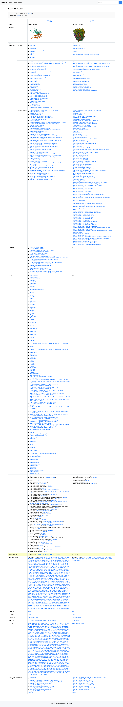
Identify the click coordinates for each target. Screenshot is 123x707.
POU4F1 (30, 590)
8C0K (29, 671)
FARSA (64, 566)
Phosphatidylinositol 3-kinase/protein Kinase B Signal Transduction (89, 184)
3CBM (58, 629)
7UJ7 (44, 661)
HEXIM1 (42, 572)
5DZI (50, 641)
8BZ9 (32, 670)
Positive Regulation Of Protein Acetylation (83, 229)
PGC (55, 587)
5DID (44, 636)
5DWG (33, 639)
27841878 (50, 536)
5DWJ (39, 639)
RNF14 (30, 596)
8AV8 (62, 665)
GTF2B (57, 569)
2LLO (63, 626)
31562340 (51, 524)
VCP (29, 608)
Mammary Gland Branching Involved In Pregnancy (42, 167)
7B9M (29, 656)
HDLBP (37, 572)
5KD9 (51, 644)
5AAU (29, 636)
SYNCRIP (60, 602)
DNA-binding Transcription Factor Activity (40, 75)
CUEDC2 (48, 563)
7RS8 (29, 661)
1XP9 (48, 624)
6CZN (65, 651)
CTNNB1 (44, 563)
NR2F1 (37, 586)
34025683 (38, 529)
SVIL (57, 602)
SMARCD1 (65, 599)
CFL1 (52, 562)
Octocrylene (33, 440)
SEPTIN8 (35, 598)
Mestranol (32, 318)
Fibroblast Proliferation (35, 148)
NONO (49, 584)
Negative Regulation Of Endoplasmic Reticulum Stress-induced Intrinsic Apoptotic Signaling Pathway (93, 231)
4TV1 (41, 635)
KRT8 (44, 577)
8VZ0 (60, 673)
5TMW (29, 650)
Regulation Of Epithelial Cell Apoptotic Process (41, 179)
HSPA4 (47, 574)
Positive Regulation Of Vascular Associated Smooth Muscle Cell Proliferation (92, 236)
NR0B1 (60, 584)
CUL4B (52, 563)
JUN (34, 575)
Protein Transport (77, 145)
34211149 (46, 476)
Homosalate (32, 441)
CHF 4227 (32, 364)
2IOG (52, 626)
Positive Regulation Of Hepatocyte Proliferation (84, 242)
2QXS (39, 629)
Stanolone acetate (34, 458)
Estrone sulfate (33, 352)
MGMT (67, 580)
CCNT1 (59, 560)
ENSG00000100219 (76, 617)
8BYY (63, 668)
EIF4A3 (37, 566)
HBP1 (59, 571)
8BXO (29, 668)
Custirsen (32, 361)
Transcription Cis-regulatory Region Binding (83, 62)
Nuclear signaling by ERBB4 (36, 247)
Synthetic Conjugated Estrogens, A (38, 434)
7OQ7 (55, 658)
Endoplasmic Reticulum (79, 48)
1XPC (51, 624)
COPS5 (66, 562)
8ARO (54, 664)
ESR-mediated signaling (35, 260)
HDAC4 (67, 571)
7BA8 (50, 656)
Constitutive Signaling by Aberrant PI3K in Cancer (42, 250)
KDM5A (51, 575)
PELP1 (51, 587)
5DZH (47, 641)
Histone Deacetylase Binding (80, 84)
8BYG (57, 668)
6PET (54, 653)
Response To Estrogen (35, 141)
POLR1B (49, 589)
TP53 (34, 605)
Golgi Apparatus (33, 53)
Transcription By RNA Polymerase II (38, 119)
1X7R (38, 624)
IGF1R (58, 574)
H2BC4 (34, 571)
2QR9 (29, 629)
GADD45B (62, 568)
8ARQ (58, 664)
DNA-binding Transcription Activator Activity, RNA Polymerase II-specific (47, 71)
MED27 (53, 580)
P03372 (51, 620)
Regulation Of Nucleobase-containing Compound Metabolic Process (46, 680)
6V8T (44, 655)
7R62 (32, 659)
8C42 (35, 671)
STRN (44, 602)
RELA (50, 595)
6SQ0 (29, 655)
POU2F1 (63, 589)
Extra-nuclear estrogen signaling (37, 266)
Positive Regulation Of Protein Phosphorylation (84, 116)
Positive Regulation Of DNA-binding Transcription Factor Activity (45, 155)
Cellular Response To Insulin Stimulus (82, 163)
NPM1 (52, 584)
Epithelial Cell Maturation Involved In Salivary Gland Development (89, 206)
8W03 (32, 674)
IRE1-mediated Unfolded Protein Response (83, 172)
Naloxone (32, 313)
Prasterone (32, 327)
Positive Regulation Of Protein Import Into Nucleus (85, 178)
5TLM (32, 647)
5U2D (65, 650)
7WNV (29, 662)
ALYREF (58, 557)
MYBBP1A (37, 583)
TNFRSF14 (64, 604)
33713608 (41, 524)
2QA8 (51, 627)
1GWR (45, 623)
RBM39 (46, 595)
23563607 (61, 524)
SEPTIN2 (30, 598)
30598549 (55, 521)
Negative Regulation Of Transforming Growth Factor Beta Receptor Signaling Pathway (91, 150)
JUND (40, 575)
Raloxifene (32, 286)
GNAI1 (38, 569)
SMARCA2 (54, 599)
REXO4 (53, 595)
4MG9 (42, 633)
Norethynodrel (33, 438)
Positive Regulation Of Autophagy (81, 141)
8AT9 (38, 665)
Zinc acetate (33, 467)
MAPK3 (39, 578)
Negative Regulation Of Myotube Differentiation (84, 143)
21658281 (43, 542)
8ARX (68, 664)
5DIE (47, 636)
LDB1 (57, 577)
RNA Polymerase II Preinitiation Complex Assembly (42, 157)
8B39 (39, 667)
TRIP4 (61, 605)
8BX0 (52, 667)
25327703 (55, 501)
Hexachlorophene (34, 297)
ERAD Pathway (77, 175)
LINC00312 (61, 577)
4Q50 (35, 635)
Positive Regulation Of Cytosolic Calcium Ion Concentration (44, 123)
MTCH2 (59, 581)
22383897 (45, 501)
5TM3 (61, 647)
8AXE (29, 667)
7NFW (45, 658)
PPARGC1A (40, 590)
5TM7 (32, 648)
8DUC (56, 671)
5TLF (65, 645)
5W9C (36, 651)
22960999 (94, 476)
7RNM (38, 659)
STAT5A (41, 602)
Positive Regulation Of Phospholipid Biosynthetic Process (87, 212)
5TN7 (51, 650)
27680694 (43, 483)
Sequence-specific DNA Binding (37, 101)
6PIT (61, 653)
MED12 (58, 578)
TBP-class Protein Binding (36, 89)
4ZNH (53, 635)
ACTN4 (41, 557)
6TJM (36, 655)
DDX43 (39, 554)
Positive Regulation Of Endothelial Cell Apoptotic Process (87, 244)
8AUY (50, 665)
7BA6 (44, 656)
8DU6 (44, 671)
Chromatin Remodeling (35, 114)
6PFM (57, 653)
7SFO (35, 661)
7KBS (66, 656)
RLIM (63, 595)
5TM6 (29, 648)
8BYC (45, 668)
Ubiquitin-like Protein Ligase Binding (82, 87)
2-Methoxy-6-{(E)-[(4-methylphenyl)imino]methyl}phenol (43, 453)
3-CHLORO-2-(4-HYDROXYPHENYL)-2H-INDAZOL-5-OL (43, 402)
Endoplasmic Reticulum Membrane (81, 50)
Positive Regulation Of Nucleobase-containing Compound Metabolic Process (48, 682)
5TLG (68, 645)
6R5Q (73, 623)
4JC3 (63, 632)
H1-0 (107, 557)
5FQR (44, 642)
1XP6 (45, 624)
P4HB (68, 586)
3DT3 (68, 629)
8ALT (51, 662)
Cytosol (31, 54)
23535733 (37, 503)
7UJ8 (47, 661)
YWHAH (50, 608)
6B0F (49, 651)
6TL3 (39, 655)
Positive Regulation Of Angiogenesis (82, 191)
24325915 (57, 507)
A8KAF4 (37, 620)
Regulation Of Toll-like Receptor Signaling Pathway (42, 134)
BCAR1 (59, 558)
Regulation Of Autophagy (79, 140)
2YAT (52, 629)
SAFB (56, 596)
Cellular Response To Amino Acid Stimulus (83, 215)
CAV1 (45, 560)
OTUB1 (65, 586)
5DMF (36, 638)
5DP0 (39, 638)
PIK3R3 (41, 589)
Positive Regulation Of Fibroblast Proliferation (41, 149)
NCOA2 (56, 583)
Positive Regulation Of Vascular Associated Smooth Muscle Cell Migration (91, 238)
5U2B (62, 650)
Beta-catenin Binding (35, 84)
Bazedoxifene (33, 372)
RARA (68, 593)
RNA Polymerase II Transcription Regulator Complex (86, 54)
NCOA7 (30, 584)
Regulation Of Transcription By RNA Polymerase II (42, 117)
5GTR (60, 642)
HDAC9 (34, 572)
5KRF (63, 644)
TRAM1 (37, 605)
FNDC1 (43, 554)
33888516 (44, 519)
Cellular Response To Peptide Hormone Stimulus (85, 221)
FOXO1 (46, 568)
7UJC (50, 661)
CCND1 (52, 560)
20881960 (56, 524)
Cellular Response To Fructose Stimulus (83, 217)
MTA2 (55, 581)
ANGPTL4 (63, 557)
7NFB (42, 658)
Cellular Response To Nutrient (80, 158)
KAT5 (47, 575)
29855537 (38, 510)
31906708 (36, 480)
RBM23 (42, 595)
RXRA (53, 596)
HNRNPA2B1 (56, 572)
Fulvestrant (32, 306)
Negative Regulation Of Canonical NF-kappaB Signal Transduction (46, 137)
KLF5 (57, 575)
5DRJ (42, 638)
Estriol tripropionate (34, 471)
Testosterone (33, 291)
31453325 (45, 521)
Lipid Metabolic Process (79, 128)
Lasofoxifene (33, 367)
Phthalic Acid (33, 336)
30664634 (49, 485)
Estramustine (33, 316)
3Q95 (54, 630)
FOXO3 (50, 568)
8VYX (57, 673)
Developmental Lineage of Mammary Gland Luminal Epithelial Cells (46, 271)
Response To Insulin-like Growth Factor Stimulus (85, 239)
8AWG (65, 665)
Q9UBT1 (55, 620)
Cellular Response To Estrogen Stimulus (39, 173)
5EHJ (32, 642)
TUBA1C (35, 607)
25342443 (50, 530)
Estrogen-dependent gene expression (39, 268)
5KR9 (54, 644)
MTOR (67, 581)
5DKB (56, 636)
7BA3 (38, 656)
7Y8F (33, 662)
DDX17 (33, 565)
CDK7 (32, 562)
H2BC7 (45, 571)
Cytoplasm (32, 51)
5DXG (52, 639)
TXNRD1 (43, 607)
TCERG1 (46, 604)
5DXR (67, 639)
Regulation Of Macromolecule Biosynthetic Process (85, 688)
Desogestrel (32, 280)
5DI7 (42, 636)
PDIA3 (48, 587)
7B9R (32, 656)
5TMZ (33, 650)
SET (50, 598)
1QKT (61, 623)
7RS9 (32, 661)
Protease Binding (77, 71)
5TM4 (64, 647)
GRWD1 (53, 569)
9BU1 (45, 674)
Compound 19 (33, 331)
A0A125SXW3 (31, 620)
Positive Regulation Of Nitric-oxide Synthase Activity (42, 154)
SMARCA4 (59, 599)
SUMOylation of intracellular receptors (39, 253)
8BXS (36, 668)
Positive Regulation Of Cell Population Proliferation (85, 138)
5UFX (33, 651)
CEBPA (44, 562)
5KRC (60, 644)
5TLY (52, 647)
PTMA (45, 593)
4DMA (32, 632)
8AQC (35, 664)
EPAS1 (44, 566)
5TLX (49, 647)
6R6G (76, 623)
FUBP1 (58, 568)
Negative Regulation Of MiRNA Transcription (40, 178)
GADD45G (30, 569)
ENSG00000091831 (33, 617)
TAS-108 (32, 366)
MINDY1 (30, 581)
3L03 (42, 630)
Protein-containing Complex (36, 59)
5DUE (54, 638)
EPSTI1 (49, 566)
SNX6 (55, 601)
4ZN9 (50, 635)
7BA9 (53, 656)
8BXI (61, 667)
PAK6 (40, 587)
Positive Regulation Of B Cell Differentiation (83, 187)
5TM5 (68, 647)
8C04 (66, 670)
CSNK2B (35, 563)
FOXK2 (43, 568)
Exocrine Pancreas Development (81, 154)
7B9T (35, 656)
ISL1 (67, 574)
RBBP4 (30, 595)
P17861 (78, 620)
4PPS (68, 633)
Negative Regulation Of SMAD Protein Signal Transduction (87, 203)
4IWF (60, 632)
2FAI (41, 626)
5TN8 (53, 650)
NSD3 (54, 586)
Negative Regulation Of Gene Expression (40, 128)
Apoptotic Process (77, 132)
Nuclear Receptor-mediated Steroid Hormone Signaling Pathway (45, 129)
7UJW (62, 661)
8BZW (63, 670)
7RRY (45, 659)
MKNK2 (34, 581)
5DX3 (42, 639)
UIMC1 (61, 607)
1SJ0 (29, 624)
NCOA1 (52, 583)
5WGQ (46, 651)
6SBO (66, 653)
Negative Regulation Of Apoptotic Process (83, 181)
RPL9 (36, 596)
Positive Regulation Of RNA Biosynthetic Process (42, 688)
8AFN (42, 662)
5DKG (62, 636)
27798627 (51, 476)
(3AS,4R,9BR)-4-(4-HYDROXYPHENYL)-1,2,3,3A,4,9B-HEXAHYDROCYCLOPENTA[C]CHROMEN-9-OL (43, 427)
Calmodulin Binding (34, 83)
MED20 (38, 580)
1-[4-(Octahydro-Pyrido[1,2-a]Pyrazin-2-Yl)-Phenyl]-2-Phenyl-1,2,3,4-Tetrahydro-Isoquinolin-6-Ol (49, 344)
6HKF (42, 653)
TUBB (38, 607)
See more (31, 692)
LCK (51, 577)
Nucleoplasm (33, 48)
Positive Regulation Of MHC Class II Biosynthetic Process (87, 185)
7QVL (29, 659)
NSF (57, 586)
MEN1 (63, 580)
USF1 (65, 607)
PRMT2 (48, 592)
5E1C (68, 641)
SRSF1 (96, 558)
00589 (29, 614)
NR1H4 (67, 584)
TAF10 (68, 602)
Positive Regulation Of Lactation (81, 233)
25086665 (85, 482)
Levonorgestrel (33, 281)
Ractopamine (33, 446)
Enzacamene (33, 443)
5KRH (66, 644)
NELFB (42, 584)
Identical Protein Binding (36, 99)
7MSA (29, 658)
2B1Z (32, 626)
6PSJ (63, 653)
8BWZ (48, 667)
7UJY (65, 661)
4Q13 (33, 635)
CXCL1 (56, 563)
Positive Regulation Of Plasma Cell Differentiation (85, 226)
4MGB (49, 633)
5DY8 (29, 641)
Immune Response (77, 134)
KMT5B (30, 577)
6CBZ (55, 651)
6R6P (79, 623)
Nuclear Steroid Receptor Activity (38, 77)
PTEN (37, 593)
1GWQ (42, 623)
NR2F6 (41, 586)
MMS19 (38, 581)
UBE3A (50, 607)
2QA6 (48, 627)
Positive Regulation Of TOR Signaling (82, 160)
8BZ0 (29, 670)
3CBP (64, 629)
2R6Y (49, 629)
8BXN (67, 667)
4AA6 (29, 632)
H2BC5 (38, 571)
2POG (38, 627)
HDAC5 (30, 572)
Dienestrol (32, 304)
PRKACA (34, 592)
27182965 (43, 510)
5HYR (63, 642)
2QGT (60, 627)
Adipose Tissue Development (80, 205)
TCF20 (50, 604)
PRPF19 (52, 592)
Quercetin (32, 346)
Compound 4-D (33, 342)
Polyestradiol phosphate (35, 437)
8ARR (61, 664)
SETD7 (53, 598)
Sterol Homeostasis (78, 202)
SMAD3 (45, 599)
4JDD (66, 632)
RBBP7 (34, 595)
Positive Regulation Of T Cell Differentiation (83, 188)
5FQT (50, 642)
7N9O (33, 658)
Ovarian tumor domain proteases (38, 254)
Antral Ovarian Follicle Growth (37, 111)
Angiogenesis (76, 111)
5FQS (47, 642)
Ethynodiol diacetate (35, 300)
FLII (40, 568)
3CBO (61, 629)
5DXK (55, 639)
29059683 (50, 501)
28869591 (50, 521)
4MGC (52, 633)
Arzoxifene (32, 369)
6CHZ (62, 651)
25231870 (45, 532)
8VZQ (29, 674)
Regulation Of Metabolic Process (81, 689)
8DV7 (38, 673)
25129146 (95, 477)
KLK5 (60, 575)
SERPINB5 (45, 598)
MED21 (42, 580)
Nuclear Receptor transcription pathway (39, 251)
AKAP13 (48, 557)
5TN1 (36, 650)
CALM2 (38, 560)
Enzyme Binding (34, 90)
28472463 (65, 497)
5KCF (38, 644)
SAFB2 (60, 596)
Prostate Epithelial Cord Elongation (38, 161)
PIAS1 (67, 587)
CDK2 (29, 562)
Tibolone (32, 431)
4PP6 (62, 633)
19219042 (47, 503)
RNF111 (67, 595)
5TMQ (51, 648)
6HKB (38, 653)
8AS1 (35, 665)
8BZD (44, 670)
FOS (98, 557)
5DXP (61, 639)
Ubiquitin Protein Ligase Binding (81, 81)
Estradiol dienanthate (35, 464)
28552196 (46, 524)
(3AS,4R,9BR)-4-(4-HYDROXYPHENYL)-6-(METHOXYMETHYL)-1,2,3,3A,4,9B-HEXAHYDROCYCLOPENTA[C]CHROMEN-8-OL (49, 415)
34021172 (50, 526)
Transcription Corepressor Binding (38, 68)
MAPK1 (30, 578)
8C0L (32, 671)
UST (59, 554)
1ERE (32, 623)
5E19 (65, 641)
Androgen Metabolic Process (37, 125)
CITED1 (62, 562)
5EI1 (35, 642)
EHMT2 (66, 565)
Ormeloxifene (33, 452)
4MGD (56, 633)
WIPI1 (35, 608)
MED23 (46, 580)
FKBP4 (33, 568)
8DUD (59, 671)
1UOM (32, 624)
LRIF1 (65, 577)
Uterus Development (35, 158)
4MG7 (36, 633)
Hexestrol (32, 405)
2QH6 (67, 627)
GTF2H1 (61, 569)
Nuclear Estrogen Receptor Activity (38, 95)
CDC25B (67, 560)
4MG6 (32, 633)
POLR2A (54, 589)
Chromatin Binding (34, 74)
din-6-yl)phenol (33, 378)
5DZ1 (41, 641)
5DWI (36, 639)
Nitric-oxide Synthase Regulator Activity (39, 93)
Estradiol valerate (34, 465)
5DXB (45, 639)
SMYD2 (49, 601)
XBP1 (93, 21)
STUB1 (48, 602)
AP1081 (32, 360)
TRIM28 (50, 605)
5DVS (64, 638)
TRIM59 (54, 605)
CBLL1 (48, 560)
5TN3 (39, 650)
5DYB (32, 641)
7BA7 (47, 656)
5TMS (58, 648)
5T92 (56, 645)
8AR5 (48, 664)
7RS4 (63, 659)
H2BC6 (42, 571)
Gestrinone (32, 447)
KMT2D (67, 575)
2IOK (55, 626)
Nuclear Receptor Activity (36, 78)
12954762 (30, 13)
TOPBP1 (30, 605)
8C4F (38, 671)
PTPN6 (53, 593)
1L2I (55, 623)
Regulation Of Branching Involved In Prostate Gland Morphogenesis (46, 166)
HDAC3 (63, 571)
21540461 (45, 512)
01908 (73, 614)
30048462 (60, 521)
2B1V (29, 626)
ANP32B (68, 557)
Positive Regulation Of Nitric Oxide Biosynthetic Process (43, 143)
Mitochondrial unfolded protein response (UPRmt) (41, 269)
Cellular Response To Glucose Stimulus (83, 218)
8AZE (36, 667)
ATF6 (83, 557)
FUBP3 (101, 557)
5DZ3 (44, 641)
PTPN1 (49, 593)
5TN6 (48, 650)
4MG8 (39, 633)
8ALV (54, 662)
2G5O (46, 626)
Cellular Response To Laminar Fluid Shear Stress (85, 224)
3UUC (63, 630)
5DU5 (51, 638)
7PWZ (64, 658)
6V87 (41, 655)
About (15, 2)
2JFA (60, 626)
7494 (73, 611)
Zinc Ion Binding (34, 86)
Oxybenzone (33, 321)
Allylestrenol (33, 322)
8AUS (47, 665)
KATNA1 (47, 554)
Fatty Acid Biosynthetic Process (81, 129)
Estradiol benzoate (34, 461)
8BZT (60, 670)
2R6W (46, 629)
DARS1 (63, 563)
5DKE (59, 636)
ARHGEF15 (33, 558)
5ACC (35, 636)
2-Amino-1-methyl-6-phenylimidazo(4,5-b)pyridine (41, 423)
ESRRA (60, 566)
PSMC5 (65, 592)
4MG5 (29, 633)
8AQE (39, 664)
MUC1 (29, 583)
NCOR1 (34, 584)
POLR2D (59, 589)
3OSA (50, 630)
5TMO (48, 648)
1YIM (57, 624)
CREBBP (30, 563)
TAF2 (37, 604)
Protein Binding (33, 81)
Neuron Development (78, 196)
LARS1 (48, 577)
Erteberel (32, 410)
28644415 (44, 551)
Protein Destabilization (78, 157)
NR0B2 (63, 584)
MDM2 (46, 578)
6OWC (51, 653)
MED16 (30, 580)
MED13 (62, 578)
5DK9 (53, 636)
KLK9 (63, 575)
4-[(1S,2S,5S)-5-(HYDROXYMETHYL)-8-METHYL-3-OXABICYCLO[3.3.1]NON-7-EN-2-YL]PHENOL (50, 381)
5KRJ (32, 645)
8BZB (38, 670)
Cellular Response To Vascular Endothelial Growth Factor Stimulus (89, 170)
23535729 (32, 503)
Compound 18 (33, 334)
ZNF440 (74, 560)
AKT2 (54, 557)
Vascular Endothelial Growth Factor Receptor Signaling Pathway (88, 194)
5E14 (59, 641)
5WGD (42, 651)
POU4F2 (35, 590)
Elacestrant (32, 370)
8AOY (66, 662)
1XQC (54, 624)
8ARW (64, 664)
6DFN (32, 653)
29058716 (58, 504)
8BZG (54, 670)
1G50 (38, 623)
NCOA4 (64, 583)
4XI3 (44, 635)
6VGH (47, 655)
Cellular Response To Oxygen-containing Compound (42, 176)
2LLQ (66, 626)
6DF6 (29, 653)
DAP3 (59, 563)
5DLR (29, 638)
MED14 (65, 578)
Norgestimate (33, 307)
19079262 (55, 489)
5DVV (67, 638)
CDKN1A (40, 562)
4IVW (46, 632)
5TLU (44, 647)
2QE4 (57, 627)
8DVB (44, 673)
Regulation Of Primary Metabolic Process (83, 679)
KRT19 (41, 577)
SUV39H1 (52, 602)
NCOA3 (60, 583)
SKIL (29, 599)
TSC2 (69, 605)
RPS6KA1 (40, 596)
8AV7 (59, 665)
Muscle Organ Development (80, 137)
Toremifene (32, 287)
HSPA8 (50, 574)
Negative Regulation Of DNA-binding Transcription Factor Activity (45, 140)
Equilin (31, 330)
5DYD (35, 641)
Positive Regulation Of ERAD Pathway (82, 235)
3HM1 (38, 630)
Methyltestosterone (34, 373)
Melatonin (32, 310)
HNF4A (46, 572)
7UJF (53, 661)
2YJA (55, 629)
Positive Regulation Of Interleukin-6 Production (84, 161)
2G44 (43, 626)
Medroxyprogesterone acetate (37, 289)
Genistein (32, 325)
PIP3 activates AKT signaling (37, 248)
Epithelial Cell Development (36, 113)
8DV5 (36, 673)
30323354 (53, 500)
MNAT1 (42, 581)
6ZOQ (60, 655)
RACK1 (60, 593)
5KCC (29, 644)
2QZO (42, 629)
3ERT (32, 630)
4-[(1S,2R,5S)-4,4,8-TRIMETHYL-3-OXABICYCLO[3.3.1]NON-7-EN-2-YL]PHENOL (49, 425)
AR (29, 558)
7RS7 (66, 659)
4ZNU (62, 635)
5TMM (45, 648)
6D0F (68, 651)
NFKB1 (46, 584)
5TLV (47, 647)
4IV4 (43, 632)
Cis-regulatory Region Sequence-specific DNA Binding (86, 69)
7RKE (35, 659)
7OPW (51, 658)
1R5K (67, 623)
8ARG (51, 664)
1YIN (60, 624)
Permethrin (32, 357)
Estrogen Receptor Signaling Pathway (39, 131)
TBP (43, 604)
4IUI (38, 632)
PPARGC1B (46, 590)
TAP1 (39, 604)
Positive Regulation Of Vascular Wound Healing (84, 169)
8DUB (53, 671)
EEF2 (59, 565)
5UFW (29, 651)
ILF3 (61, 574)
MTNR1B (81, 558)
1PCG (57, 623)
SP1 (62, 601)
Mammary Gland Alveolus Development (39, 169)
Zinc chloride (33, 468)
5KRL (38, 645)
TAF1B (33, 604)
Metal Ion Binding (34, 102)
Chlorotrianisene (33, 277)
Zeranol (31, 444)
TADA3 (65, 602)
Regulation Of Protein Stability (80, 155)
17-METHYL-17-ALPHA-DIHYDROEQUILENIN (41, 376)
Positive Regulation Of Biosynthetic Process (40, 689)
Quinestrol (32, 354)
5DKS (65, 636)
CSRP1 (39, 563)
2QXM (36, 629)
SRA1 (66, 601)
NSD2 (51, 586)
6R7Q (82, 623)
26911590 (62, 491)
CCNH (56, 560)
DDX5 (40, 565)
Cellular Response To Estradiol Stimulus (39, 175)
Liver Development (77, 114)
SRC (29, 602)
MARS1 (43, 578)
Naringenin (32, 340)
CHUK (58, 562)
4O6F (59, 633)
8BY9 (39, 668)
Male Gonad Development (36, 126)
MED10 (54, 578)
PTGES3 (41, 593)
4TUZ (38, 635)
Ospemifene (33, 358)
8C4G (41, 671)
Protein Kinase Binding (35, 92)
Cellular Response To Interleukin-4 (81, 220)
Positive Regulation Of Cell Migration (82, 148)
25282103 (36, 524)
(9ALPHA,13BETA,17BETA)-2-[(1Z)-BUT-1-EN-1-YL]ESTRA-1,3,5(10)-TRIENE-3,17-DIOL (50, 396)
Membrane (32, 57)
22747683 (48, 510)
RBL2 (92, 558)
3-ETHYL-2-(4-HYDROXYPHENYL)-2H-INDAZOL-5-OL (43, 404)
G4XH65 (42, 620)
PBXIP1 (44, 587)
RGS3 (60, 595)
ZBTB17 (63, 608)
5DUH (61, 638)
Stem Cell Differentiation (35, 151)
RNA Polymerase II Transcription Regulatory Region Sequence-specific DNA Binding (91, 64)
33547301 (93, 483)
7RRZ (48, 659)
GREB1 (45, 569)
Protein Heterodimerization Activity (81, 89)
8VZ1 (63, 673)
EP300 (41, 566)
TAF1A (30, 604)
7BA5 (41, 656)
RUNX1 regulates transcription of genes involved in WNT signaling (46, 262)
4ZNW (68, 635)
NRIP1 (44, 586)
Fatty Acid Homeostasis (79, 200)
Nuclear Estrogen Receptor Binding (38, 96)
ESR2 (56, 566)
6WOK (57, 655)
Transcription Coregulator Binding (38, 66)
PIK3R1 (37, 589)
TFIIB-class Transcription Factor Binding (39, 65)
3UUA (60, 630)
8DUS (32, 673)
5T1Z (54, 645)
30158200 (37, 518)
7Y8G (36, 662)
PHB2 (63, 587)
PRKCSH (39, 592)
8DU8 (47, 671)
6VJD (50, 655)
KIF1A (54, 575)
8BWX (45, 667)
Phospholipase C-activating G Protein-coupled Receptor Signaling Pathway (48, 122)
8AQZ (42, 664)
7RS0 (51, 659)
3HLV (35, 630)
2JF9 (58, 626)
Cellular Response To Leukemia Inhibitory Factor (85, 241)
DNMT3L (48, 565)
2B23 (35, 626)
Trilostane (32, 312)
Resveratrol (32, 333)
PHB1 (60, 587)
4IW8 (54, 632)
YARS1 (45, 608)
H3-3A (52, 571)
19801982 (50, 489)
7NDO (36, 658)
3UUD (66, 630)
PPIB (51, 590)
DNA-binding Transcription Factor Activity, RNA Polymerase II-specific (47, 63)
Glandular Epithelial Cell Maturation (81, 119)
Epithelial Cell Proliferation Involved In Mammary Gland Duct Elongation (47, 170)
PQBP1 (67, 590)
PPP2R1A (62, 590)
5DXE (48, 639)
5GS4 (56, 642)
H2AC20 (66, 569)
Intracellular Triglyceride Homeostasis (82, 167)
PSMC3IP (60, 592)
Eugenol (32, 432)
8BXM (63, 667)
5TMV (68, 648)
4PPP (65, 633)
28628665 (54, 539)
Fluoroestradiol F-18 (34, 473)
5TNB (59, 650)
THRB (59, 604)
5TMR (55, 648)
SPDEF (56, 554)
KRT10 (34, 577)
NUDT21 (61, 586)
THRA (56, 604)
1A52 (29, 623)
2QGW (64, 627)
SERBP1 (40, 598)
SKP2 (32, 599)
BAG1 (48, 558)
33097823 (44, 482)
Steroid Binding (33, 80)
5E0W (53, 641)
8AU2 (44, 665)
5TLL (29, 647)
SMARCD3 (30, 601)
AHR (44, 557)
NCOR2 (38, 584)
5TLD (62, 645)
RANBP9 (64, 593)
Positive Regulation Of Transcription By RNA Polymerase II (44, 146)
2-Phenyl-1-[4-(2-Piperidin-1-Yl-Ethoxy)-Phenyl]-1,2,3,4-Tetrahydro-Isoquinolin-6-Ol (49, 349)
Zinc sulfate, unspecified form (37, 470)
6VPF (53, 655)
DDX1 (29, 565)
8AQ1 (32, 664)
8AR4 (45, 664)
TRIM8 (58, 605)
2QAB (54, 627)
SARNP (64, 596)
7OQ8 (58, 658)
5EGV (29, 642)
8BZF (51, 670)
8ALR (48, 662)
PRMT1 (44, 592)
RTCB (50, 596)
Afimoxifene (32, 348)
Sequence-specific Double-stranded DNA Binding (41, 107)
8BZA (35, 670)
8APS (29, 664)
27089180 (40, 476)
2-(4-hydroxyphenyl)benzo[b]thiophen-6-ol (40, 429)
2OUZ (32, 627)
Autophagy (75, 131)
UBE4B (54, 607)
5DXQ (64, 639)
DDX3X (36, 565)
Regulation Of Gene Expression (81, 686)
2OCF (29, 627)
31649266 (40, 545)
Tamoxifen (32, 295)
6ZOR (63, 655)
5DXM (58, 639)
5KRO (45, 645)
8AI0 (45, 662)
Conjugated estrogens (35, 278)
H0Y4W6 (46, 620)
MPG (46, 581)
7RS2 (57, 659)
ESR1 (49, 21)
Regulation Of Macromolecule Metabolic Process (85, 685)
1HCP (48, 623)
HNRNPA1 (50, 572)
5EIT (38, 642)
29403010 (87, 480)
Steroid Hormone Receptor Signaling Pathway (41, 138)
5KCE (35, 644)
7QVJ (68, 658)
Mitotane (32, 292)
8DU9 (50, 671)
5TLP (38, 647)
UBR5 (58, 607)
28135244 (40, 536)
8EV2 (50, 673)
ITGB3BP (30, 575)
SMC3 (45, 601)
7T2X (38, 661)
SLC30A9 (36, 599)
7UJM (56, 661)
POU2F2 (68, 589)
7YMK (39, 662)
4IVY (49, 632)
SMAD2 (41, 599)
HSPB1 (54, 574)
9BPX (39, 674)
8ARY (29, 665)
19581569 (42, 479)
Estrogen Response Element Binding (39, 98)
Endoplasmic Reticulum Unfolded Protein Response (85, 152)
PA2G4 (30, 587)
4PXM (29, 635)
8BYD (48, 668)
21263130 (39, 501)
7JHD (63, 656)
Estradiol (32, 298)
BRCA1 (30, 560)
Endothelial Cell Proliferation (80, 117)
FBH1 (67, 566)
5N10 (48, 645)
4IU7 (36, 632)
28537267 (40, 516)
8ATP (41, 665)
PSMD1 (30, 593)
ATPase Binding (33, 104)
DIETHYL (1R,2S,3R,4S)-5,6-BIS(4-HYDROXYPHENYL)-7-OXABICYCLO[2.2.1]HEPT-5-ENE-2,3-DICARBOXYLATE (44, 421)
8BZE (47, 670)
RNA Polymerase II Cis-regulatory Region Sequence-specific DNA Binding (48, 62)
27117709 (65, 501)
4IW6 (51, 632)
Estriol (31, 351)
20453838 (42, 503)
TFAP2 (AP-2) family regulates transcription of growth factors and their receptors (49, 257)
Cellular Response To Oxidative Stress (82, 164)
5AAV (32, 636)
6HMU (45, 653)
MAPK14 (34, 578)
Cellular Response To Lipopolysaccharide (83, 214)
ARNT (41, 558)
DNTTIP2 (52, 565)
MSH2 (49, 581)
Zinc (31, 324)
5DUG (57, 638)
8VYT (53, 673)
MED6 (57, 580)
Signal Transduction (34, 120)
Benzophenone (33, 328)
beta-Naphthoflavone (35, 375)
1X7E (35, 624)
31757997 (60, 501)
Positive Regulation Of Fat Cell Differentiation (84, 190)
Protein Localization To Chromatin (38, 172)
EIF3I (33, 566)
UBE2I (46, 607)
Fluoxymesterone (34, 315)
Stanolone (32, 339)
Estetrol (31, 449)
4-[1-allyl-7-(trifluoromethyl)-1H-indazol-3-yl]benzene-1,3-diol (44, 417)
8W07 (35, 674)
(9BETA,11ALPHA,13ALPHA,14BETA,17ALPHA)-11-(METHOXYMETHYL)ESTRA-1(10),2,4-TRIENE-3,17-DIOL (50, 400)
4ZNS (56, 635)
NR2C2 (33, 586)
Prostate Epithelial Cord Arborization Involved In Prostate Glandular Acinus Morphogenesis (48, 163)
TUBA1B (30, 607)
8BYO (60, 668)
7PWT (61, 658)
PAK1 (37, 587)
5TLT (41, 647)
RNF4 (33, 596)
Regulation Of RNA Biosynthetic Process (40, 685)
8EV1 (47, 673)
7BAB (60, 656)
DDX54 (43, 565)
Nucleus (32, 47)
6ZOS (66, 655)
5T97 (59, 645)
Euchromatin (33, 45)
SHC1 (64, 598)
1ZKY (63, 624)
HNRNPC (62, 572)
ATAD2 (45, 558)
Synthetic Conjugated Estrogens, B (38, 435)
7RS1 (54, 659)
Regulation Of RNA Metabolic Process (39, 691)
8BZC (41, 670)
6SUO (32, 655)
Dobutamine (32, 301)
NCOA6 (68, 583)
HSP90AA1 (31, 574)
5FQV (53, 642)
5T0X (51, 645)
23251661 (43, 533)
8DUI (69, 671)
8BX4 (58, 667)
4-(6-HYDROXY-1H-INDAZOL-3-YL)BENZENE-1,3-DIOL (43, 419)
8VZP (66, 673)
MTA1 (52, 581)
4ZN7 (47, 635)
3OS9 (47, 630)
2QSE (32, 629)
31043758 (38, 483)
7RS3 (60, 659)
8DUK (29, 673)
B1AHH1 (74, 620)
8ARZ (32, 665)
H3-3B (56, 571)
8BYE (51, 668)
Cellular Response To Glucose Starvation (83, 176)
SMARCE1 (36, 601)
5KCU (45, 644)
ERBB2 (52, 566)
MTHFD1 (63, 581)
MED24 (49, 580)
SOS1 (58, 601)
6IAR (48, 653)
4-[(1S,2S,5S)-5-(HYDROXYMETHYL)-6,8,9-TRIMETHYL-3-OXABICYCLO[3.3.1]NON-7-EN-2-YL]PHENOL (44, 387)
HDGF (73, 558)
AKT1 (51, 557)
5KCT (41, 644)
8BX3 (55, 667)
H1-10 (109, 557)
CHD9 (54, 562)
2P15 (36, 627)
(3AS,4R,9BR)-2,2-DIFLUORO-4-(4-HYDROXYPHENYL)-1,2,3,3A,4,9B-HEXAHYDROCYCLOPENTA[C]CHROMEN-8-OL (47, 393)
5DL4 (68, 636)
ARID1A (38, 558)
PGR (57, 587)
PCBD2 (89, 558)
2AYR (66, 624)
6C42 (52, 651)
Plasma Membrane (34, 56)
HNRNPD (67, 572)
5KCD (32, 644)
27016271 (49, 513)
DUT (56, 565)
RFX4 (57, 595)
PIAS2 (29, 589)
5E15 (62, 641)
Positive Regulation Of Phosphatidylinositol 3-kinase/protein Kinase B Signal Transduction (91, 198)
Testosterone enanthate (35, 456)
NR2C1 (30, 586)
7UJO (59, 661)
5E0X (56, 641)
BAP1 (52, 558)
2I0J (50, 626)
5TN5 (45, 650)
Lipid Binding (33, 87)
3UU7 (57, 630)
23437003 (43, 488)
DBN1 (66, 563)
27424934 (52, 491)
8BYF (54, 668)
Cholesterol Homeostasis (79, 179)
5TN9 (56, 650)
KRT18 (37, 577)
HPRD (17, 15)
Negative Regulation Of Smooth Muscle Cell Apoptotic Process (45, 135)
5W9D (39, 651)
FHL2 (29, 568)
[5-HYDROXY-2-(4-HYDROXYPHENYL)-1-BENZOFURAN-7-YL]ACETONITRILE (49, 379)
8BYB (42, 668)
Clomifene (32, 303)
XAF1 (38, 608)
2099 (29, 611)
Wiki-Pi (4, 2)
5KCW (48, 644)
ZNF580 (78, 560)
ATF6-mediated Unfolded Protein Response (83, 173)
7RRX (42, 659)
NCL (49, 583)
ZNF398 (67, 608)
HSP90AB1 (37, 574)
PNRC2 (45, 589)
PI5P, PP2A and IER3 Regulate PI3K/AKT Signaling (42, 256)
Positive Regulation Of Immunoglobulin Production (85, 120)
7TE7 (41, 661)
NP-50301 (32, 363)
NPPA (56, 584)
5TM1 (55, 647)
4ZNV (65, 635)
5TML (42, 648)
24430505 (43, 495)
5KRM (41, 645)
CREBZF (91, 557)
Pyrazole (32, 337)
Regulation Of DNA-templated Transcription (40, 116)
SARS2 (68, 596)
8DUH (66, 671)
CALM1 (34, 560)
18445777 (45, 489)
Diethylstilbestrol (34, 275)
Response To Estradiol (35, 132)
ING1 (64, 574)
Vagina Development (35, 160)
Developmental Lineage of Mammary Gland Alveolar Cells (44, 273)
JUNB (37, 575)
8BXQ (32, 668)
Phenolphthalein (33, 355)
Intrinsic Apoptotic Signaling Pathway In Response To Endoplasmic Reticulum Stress (92, 208)
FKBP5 (36, 568)
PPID (54, 590)
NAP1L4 (45, 583)
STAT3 (37, 602)
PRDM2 (30, 592)
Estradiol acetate (34, 459)
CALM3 (42, 560)
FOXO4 (54, 568)
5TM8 (35, 648)
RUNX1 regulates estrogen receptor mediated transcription (44, 259)
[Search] (120, 2)
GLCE (35, 569)
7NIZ (48, 658)
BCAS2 (63, 558)
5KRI (29, 645)
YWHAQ (54, 608)
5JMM (66, 642)
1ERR (35, 623)
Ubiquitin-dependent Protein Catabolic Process (84, 126)
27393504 (50, 541)
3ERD (29, 630)
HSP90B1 (42, 574)
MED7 (60, 580)
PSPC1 (34, 593)
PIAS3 (33, 589)
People (20, 2)
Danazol (32, 319)
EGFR (62, 565)
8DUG (63, 671)
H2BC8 (49, 571)
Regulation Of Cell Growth (79, 113)
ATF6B (87, 557)
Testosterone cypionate (35, 455)
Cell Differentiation (77, 146)
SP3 (64, 601)
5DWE (29, 639)
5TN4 (42, 650)
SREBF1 (33, 602)
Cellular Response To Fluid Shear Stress (83, 223)
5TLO (35, 647)
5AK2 (39, 636)
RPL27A (52, 554)
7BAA (56, 656)
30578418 (44, 515)
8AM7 (60, 662)
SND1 (52, 601)
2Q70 (45, 627)
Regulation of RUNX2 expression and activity (41, 263)
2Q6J (42, 627)
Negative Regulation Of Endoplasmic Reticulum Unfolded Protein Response (91, 227)
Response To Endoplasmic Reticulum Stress (84, 166)
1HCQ (52, 623)
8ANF (63, 662)
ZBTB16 (58, 608)
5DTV (48, 638)
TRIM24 (42, 605)
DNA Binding (33, 72)
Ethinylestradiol (33, 309)
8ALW (56, 662)
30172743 (47, 491)
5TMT (61, 648)
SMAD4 (49, 599)
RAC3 (56, 593)
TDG (53, 604)
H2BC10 (30, 571)
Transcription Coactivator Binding (38, 69)
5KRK (35, 645)
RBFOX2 (38, 595)
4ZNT (59, 635)
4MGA (46, 633)
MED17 (34, 580)
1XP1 (41, 624)
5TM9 (38, 648)
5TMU (65, 648)
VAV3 (68, 607)
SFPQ (61, 598)
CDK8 (36, 562)
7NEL (39, 658)
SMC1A (41, 601)
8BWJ (41, 667)
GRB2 (41, 569)
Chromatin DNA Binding (79, 80)
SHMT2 (68, 598)
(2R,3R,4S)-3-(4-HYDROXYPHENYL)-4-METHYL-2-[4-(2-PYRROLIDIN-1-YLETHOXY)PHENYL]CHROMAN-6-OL (47, 390)
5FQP (41, 642)
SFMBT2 (57, 598)
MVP (33, 583)
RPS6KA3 (45, 596)
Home (10, 2)
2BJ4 (38, 626)
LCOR (53, 577)
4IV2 (40, 632)
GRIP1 (49, 569)
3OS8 (44, 630)
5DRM (45, 638)
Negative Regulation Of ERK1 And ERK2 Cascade (85, 211)
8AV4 (57, 665)
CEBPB (48, 562)
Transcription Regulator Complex (37, 50)
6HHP (35, 653)
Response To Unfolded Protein (80, 135)
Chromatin (32, 44)
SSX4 (99, 558)
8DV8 (41, 673)
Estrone (31, 294)
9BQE (42, 674)
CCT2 (63, 560)
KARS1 (44, 575)
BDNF (67, 558)
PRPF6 (56, 592)
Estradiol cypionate (34, 462)
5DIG (50, 636)
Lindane (31, 284)
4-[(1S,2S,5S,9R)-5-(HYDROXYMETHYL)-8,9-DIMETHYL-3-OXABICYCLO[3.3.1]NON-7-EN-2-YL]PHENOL (44, 384)
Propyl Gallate (33, 450)
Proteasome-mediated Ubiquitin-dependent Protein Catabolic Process (90, 182)
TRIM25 (46, 605)
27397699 (53, 494)
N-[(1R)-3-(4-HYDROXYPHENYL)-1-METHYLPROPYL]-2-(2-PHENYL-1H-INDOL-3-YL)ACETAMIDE (49, 412)
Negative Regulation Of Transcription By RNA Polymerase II (44, 110)
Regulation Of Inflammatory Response (39, 152)
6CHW (58, 651)
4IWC (57, 632)
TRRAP (65, 605)
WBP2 (32, 608)
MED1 (50, 578)
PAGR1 (34, 587)
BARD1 (55, 558)
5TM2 (58, 647)
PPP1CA (57, 590)
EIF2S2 (30, 566)
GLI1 (104, 557)
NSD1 (48, 586)
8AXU (32, 667)
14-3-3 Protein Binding (35, 105)
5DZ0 (38, 641)
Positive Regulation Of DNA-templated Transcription (42, 145)
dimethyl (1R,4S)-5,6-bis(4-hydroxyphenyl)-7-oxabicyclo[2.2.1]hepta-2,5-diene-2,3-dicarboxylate (49, 407)
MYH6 (41, 583)
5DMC (32, 638)
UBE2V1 (110, 558)
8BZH (57, 670)
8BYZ (66, 668)
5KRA (57, 644)
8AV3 (54, 665)
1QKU (64, 623)
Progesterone (33, 283)
